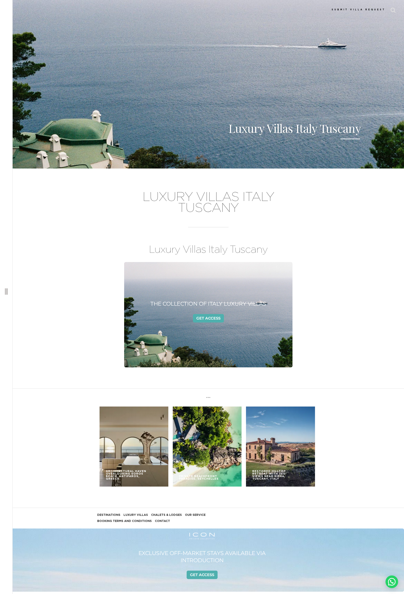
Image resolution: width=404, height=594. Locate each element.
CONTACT (162, 521)
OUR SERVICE (195, 515)
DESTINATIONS (108, 515)
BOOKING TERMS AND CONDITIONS (124, 521)
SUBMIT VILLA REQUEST (358, 10)
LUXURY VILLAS (136, 515)
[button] (391, 581)
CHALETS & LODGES (166, 515)
